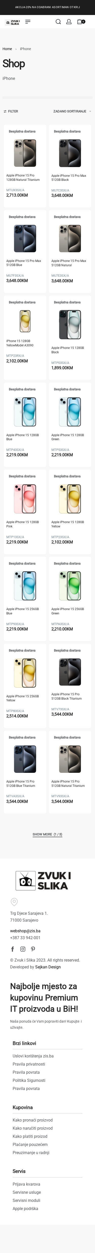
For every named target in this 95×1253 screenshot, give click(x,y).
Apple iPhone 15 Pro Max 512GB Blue (23, 263)
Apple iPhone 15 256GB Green (67, 611)
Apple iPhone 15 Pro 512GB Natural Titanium (68, 784)
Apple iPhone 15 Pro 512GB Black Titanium (66, 696)
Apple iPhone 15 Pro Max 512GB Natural (68, 263)
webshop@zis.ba (25, 930)
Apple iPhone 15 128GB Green (67, 437)
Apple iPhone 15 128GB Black (67, 350)
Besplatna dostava (22, 131)
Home (7, 49)
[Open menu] (28, 22)
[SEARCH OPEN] (58, 21)
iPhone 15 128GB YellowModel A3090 (19, 343)
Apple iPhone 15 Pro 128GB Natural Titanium (23, 178)
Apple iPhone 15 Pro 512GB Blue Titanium (20, 784)
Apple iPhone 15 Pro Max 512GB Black (68, 178)
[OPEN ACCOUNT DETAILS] (69, 21)
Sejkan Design (48, 967)
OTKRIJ (75, 7)
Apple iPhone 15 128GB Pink (22, 524)
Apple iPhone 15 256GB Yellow (22, 698)
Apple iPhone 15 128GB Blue (22, 437)
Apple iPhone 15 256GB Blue (22, 611)
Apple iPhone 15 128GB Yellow (67, 524)
